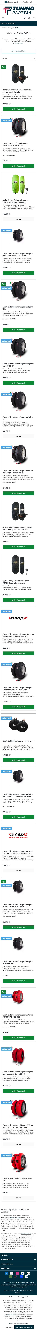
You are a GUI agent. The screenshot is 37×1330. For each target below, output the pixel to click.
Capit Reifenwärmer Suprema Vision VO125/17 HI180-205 (18, 1016)
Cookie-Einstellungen (10, 1314)
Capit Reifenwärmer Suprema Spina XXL (18, 308)
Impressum (12, 1323)
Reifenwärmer (26, 1234)
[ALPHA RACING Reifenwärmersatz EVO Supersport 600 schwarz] (18, 511)
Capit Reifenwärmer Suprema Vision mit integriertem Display (18, 471)
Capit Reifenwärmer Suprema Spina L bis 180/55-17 (18, 365)
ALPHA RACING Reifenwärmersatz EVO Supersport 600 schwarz (17, 528)
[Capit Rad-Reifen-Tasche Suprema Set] (18, 725)
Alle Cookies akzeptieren (24, 1327)
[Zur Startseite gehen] (18, 11)
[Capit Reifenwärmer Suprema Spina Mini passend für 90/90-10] (18, 1056)
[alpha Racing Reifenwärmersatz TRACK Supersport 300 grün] (18, 184)
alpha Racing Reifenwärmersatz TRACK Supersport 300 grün (16, 201)
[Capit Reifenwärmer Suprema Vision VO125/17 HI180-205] (18, 999)
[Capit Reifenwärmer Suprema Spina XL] (18, 401)
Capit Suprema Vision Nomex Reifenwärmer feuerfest (15, 144)
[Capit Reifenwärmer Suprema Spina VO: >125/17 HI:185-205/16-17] (18, 889)
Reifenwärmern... (18, 43)
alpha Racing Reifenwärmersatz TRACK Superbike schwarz (16, 582)
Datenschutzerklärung (22, 1323)
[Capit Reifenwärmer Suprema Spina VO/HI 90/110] (18, 945)
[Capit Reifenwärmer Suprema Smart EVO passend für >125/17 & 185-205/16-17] (18, 835)
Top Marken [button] (5, 1268)
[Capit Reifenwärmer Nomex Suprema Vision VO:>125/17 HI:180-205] (18, 618)
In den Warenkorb (18, 109)
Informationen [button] (7, 1264)
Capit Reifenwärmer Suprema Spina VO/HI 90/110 (18, 962)
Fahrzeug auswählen (8, 23)
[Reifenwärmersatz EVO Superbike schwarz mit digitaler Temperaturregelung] (18, 74)
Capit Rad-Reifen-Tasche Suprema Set (18, 741)
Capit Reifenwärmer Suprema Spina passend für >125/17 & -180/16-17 (18, 795)
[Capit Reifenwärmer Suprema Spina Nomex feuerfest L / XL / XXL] (18, 671)
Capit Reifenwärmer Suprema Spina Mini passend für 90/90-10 (18, 1073)
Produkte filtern (19, 51)
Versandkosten (6, 1285)
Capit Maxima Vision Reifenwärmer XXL (18, 1179)
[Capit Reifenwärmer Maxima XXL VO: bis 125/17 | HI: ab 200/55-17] (18, 1109)
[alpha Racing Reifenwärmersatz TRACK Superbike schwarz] (18, 565)
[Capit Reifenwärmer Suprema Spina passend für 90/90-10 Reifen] (18, 237)
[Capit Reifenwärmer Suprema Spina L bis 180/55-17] (18, 348)
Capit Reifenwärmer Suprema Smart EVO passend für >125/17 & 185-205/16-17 (18, 852)
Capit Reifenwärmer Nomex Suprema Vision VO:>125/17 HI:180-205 (18, 635)
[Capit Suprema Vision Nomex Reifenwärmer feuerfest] (18, 127)
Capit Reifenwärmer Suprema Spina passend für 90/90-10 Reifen (18, 254)
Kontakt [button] (4, 1255)
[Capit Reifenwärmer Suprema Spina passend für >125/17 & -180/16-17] (18, 778)
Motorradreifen (15, 1218)
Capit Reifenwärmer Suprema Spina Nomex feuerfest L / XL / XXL (18, 688)
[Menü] (4, 18)
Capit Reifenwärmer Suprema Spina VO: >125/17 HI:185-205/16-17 (18, 905)
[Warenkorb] (33, 18)
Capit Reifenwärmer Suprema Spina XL (18, 418)
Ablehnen (9, 1327)
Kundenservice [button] (7, 1259)
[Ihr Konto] (29, 18)
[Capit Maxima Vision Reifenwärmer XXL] (18, 1162)
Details (18, 219)
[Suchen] (24, 18)
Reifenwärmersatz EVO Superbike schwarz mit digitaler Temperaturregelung (17, 91)
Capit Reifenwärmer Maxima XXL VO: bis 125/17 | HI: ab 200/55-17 (18, 1126)
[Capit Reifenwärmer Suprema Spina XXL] (18, 291)
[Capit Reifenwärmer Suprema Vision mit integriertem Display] (18, 454)
